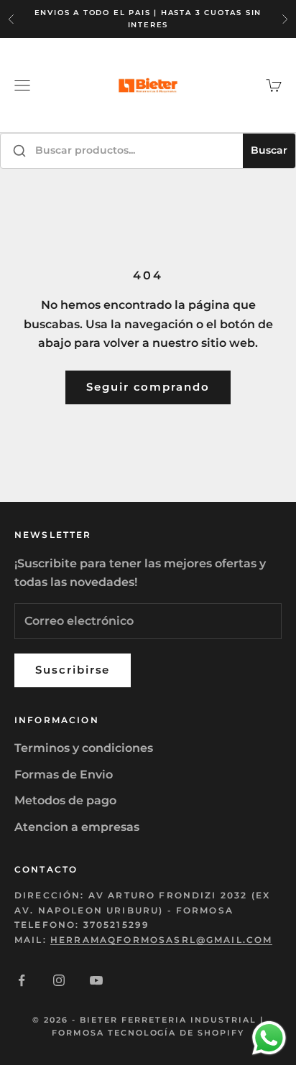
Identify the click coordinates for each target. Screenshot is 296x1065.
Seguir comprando (148, 387)
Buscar (269, 150)
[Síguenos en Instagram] (59, 980)
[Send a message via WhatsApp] (269, 1038)
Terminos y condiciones (83, 748)
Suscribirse (72, 669)
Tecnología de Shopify (176, 1033)
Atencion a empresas (76, 827)
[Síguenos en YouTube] (96, 980)
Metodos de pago (65, 800)
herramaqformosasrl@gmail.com (161, 939)
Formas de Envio (63, 774)
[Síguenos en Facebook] (21, 980)
